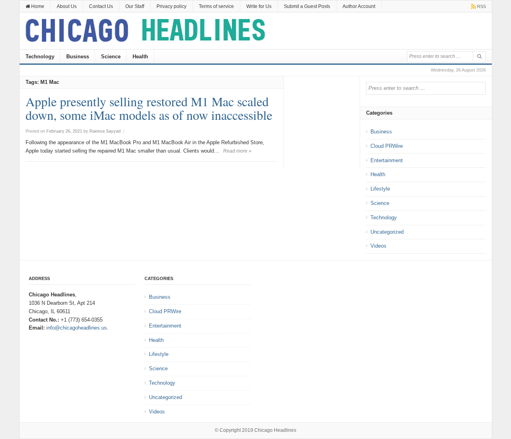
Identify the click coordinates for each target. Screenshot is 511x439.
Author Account (359, 6)
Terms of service (216, 6)
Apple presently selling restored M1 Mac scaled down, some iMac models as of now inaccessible (149, 108)
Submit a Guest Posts (307, 6)
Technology (40, 57)
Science (111, 57)
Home (37, 6)
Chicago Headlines (275, 430)
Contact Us (101, 6)
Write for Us (258, 6)
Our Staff (134, 6)
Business (77, 57)
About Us (67, 6)
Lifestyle (380, 189)
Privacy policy (171, 6)
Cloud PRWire (386, 146)
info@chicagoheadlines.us (76, 328)
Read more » (237, 151)
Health (140, 57)
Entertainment (386, 160)
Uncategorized (387, 232)
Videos (378, 246)
